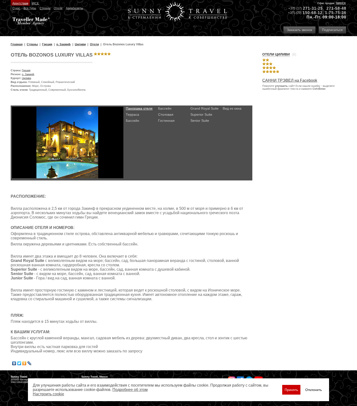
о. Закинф (28, 74)
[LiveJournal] (29, 363)
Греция (26, 70)
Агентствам (20, 3)
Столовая (165, 114)
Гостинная (166, 120)
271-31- (310, 8)
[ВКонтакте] (14, 363)
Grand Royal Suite (204, 108)
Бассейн (132, 120)
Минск (341, 3)
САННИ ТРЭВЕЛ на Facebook (289, 80)
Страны (45, 8)
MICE (35, 3)
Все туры (30, 8)
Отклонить (313, 390)
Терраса (132, 114)
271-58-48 (336, 8)
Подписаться (332, 30)
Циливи (26, 78)
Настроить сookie (48, 394)
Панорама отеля (139, 108)
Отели (58, 8)
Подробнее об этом (130, 390)
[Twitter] (19, 363)
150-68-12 (313, 13)
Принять (291, 390)
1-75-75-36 (335, 13)
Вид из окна (232, 108)
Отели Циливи (276, 54)
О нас (16, 8)
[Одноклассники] (24, 363)
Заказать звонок (299, 30)
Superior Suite (201, 114)
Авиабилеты (74, 8)
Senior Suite (199, 120)
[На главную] (177, 12)
